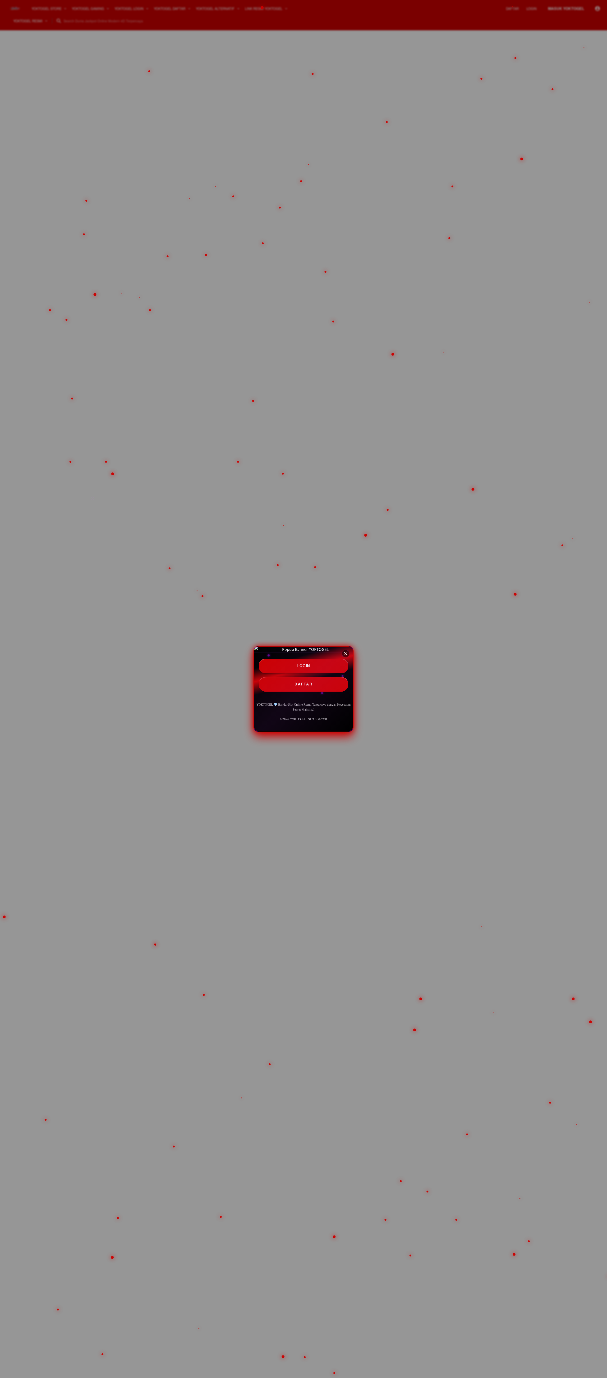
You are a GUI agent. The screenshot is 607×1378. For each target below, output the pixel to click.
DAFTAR (303, 684)
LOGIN (303, 666)
